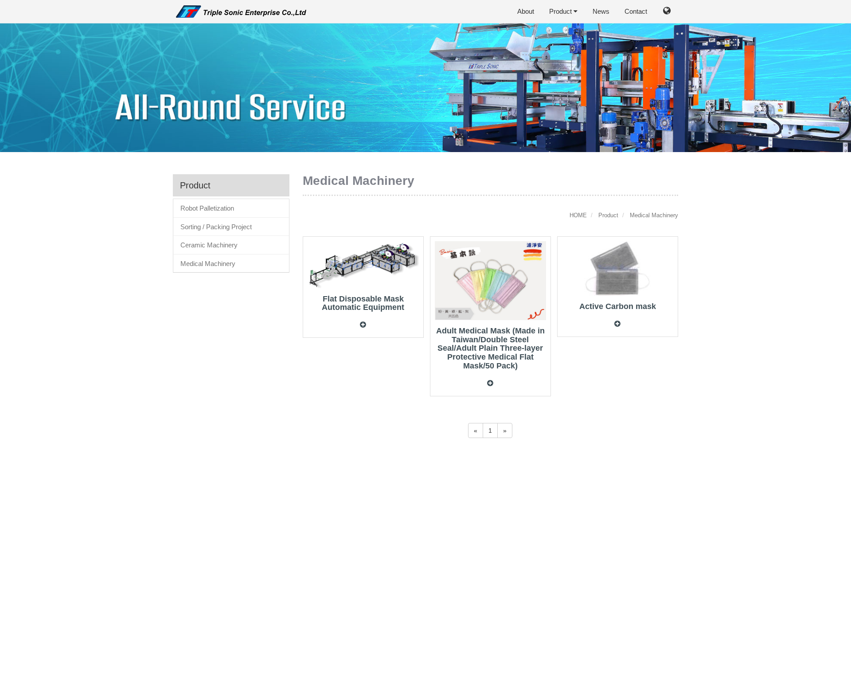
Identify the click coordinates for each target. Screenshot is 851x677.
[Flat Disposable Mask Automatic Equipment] (363, 264)
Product (561, 11)
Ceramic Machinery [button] (209, 245)
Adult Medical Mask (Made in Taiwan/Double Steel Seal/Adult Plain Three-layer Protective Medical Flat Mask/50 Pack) (490, 348)
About (525, 11)
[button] (666, 12)
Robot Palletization (207, 208)
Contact (636, 11)
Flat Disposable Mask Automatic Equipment (363, 303)
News (601, 11)
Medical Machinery (207, 263)
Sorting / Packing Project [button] (216, 227)
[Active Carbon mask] (617, 267)
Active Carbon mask (617, 306)
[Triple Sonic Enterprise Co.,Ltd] (240, 10)
